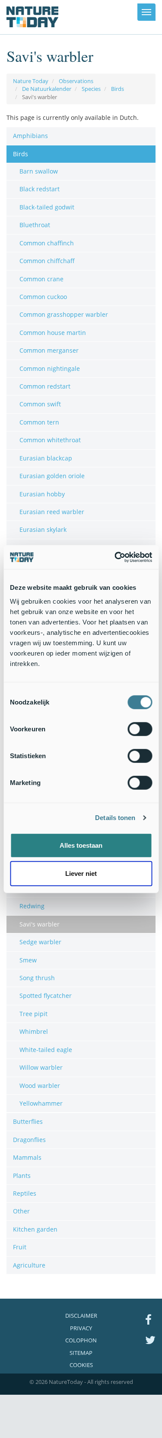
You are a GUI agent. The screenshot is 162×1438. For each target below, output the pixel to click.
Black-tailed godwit (46, 207)
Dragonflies (29, 1140)
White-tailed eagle (45, 1050)
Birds (117, 89)
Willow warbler (41, 1067)
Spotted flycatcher (45, 995)
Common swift (40, 404)
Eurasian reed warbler (51, 512)
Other (21, 1211)
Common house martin (52, 332)
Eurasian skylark (43, 529)
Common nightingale (49, 368)
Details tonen (115, 817)
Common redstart (44, 386)
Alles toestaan (81, 845)
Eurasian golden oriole (52, 476)
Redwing (31, 906)
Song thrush (37, 978)
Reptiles (24, 1193)
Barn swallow (38, 171)
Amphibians (30, 136)
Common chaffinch (46, 243)
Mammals (27, 1157)
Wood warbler (39, 1085)
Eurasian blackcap (45, 458)
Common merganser (49, 350)
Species (91, 89)
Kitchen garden (35, 1229)
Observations (76, 81)
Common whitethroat (50, 440)
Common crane (41, 279)
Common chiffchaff (47, 261)
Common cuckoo (43, 297)
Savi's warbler (39, 924)
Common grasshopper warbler (63, 314)
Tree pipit (33, 1014)
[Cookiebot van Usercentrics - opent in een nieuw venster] (115, 557)
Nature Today (30, 81)
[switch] (139, 729)
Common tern (39, 422)
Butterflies (28, 1121)
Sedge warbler (40, 942)
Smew (28, 960)
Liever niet (81, 873)
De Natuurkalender (46, 89)
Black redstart (39, 189)
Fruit (19, 1247)
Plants (22, 1175)
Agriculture (29, 1265)
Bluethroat (34, 225)
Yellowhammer (41, 1103)
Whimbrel (33, 1031)
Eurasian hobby (42, 494)
